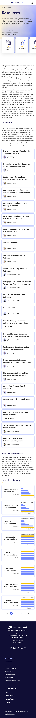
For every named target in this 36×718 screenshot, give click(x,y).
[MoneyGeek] (17, 3)
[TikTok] (18, 648)
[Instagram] (14, 648)
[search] (31, 2)
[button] (28, 613)
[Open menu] (2, 3)
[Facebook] (11, 648)
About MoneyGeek (11, 688)
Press (6, 692)
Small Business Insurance (12, 680)
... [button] (21, 613)
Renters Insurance (10, 668)
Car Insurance (9, 662)
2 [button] (15, 613)
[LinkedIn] (21, 648)
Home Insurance (10, 665)
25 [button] (24, 613)
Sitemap (7, 702)
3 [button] (18, 613)
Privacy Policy (9, 695)
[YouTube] (25, 648)
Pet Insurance (9, 677)
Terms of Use (9, 699)
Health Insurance (10, 674)
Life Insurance (9, 671)
